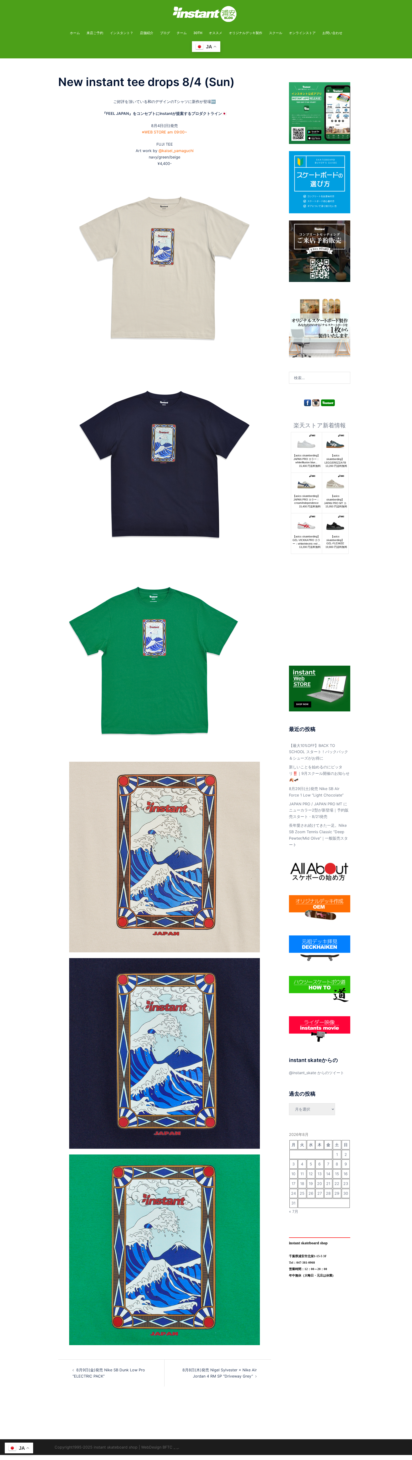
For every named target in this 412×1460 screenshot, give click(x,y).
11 (302, 1173)
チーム (182, 33)
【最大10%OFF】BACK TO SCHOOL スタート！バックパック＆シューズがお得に (318, 752)
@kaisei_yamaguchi (176, 150)
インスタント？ (121, 33)
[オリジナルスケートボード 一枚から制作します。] (319, 326)
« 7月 (293, 1211)
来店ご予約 (95, 33)
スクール (275, 33)
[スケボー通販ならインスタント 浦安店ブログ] (206, 15)
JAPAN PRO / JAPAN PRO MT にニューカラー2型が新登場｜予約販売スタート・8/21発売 (319, 810)
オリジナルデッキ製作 (245, 33)
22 (337, 1183)
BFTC (167, 1447)
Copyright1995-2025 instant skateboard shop (96, 1447)
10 (293, 1173)
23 (345, 1183)
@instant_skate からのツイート (316, 1072)
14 (328, 1173)
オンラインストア (302, 33)
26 (311, 1193)
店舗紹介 (146, 33)
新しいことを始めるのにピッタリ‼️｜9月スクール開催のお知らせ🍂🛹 (319, 773)
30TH (197, 33)
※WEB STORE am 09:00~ (164, 132)
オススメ (215, 33)
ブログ (165, 33)
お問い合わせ (332, 33)
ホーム (75, 33)
